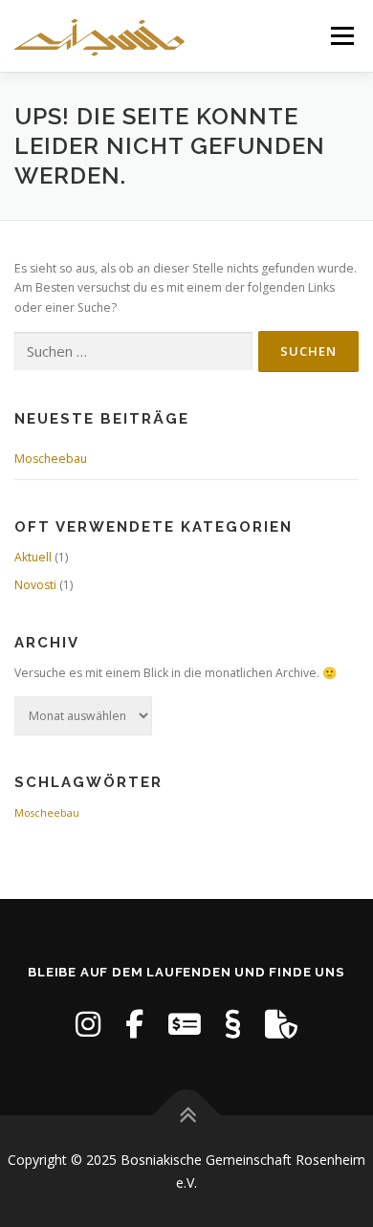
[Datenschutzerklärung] (281, 1023)
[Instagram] (88, 1023)
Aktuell (33, 557)
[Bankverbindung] (184, 1023)
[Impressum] (233, 1023)
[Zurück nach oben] (187, 1115)
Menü (341, 36)
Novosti (35, 585)
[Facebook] (134, 1023)
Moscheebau (50, 458)
